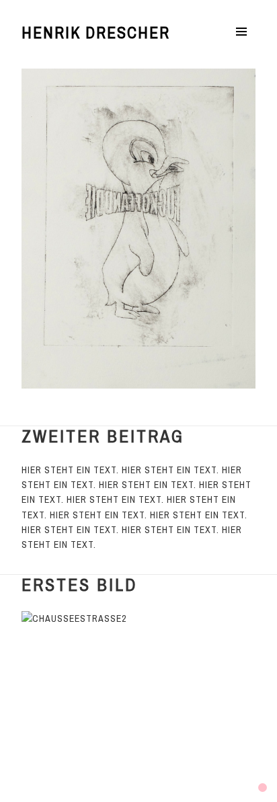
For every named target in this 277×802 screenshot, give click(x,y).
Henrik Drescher (96, 32)
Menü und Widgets (241, 45)
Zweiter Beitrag (103, 436)
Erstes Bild (80, 584)
